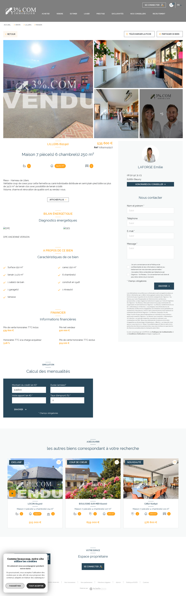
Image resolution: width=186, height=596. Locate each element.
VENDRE (59, 14)
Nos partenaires (86, 582)
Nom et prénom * (135, 205)
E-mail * (131, 231)
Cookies (146, 582)
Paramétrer (15, 586)
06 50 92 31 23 (134, 175)
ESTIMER (73, 14)
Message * (132, 243)
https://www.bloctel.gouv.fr (151, 324)
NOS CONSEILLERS (138, 14)
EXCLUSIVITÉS (117, 14)
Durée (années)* (58, 385)
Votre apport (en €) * (22, 395)
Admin (118, 582)
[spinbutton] (67, 400)
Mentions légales (104, 582)
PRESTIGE (101, 14)
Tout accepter (36, 586)
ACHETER (45, 14)
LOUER (87, 14)
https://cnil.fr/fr (132, 314)
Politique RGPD (132, 582)
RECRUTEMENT (159, 14)
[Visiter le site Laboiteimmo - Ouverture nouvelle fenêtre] (97, 589)
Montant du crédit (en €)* (24, 385)
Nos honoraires (69, 582)
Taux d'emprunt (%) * (60, 395)
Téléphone (132, 218)
